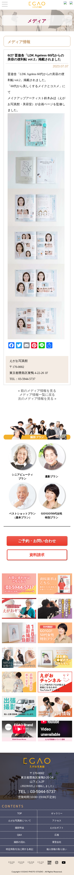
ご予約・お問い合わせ (37, 541)
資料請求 (37, 555)
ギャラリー (56, 813)
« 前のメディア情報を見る (37, 391)
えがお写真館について (19, 820)
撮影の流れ (19, 842)
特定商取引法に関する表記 (19, 849)
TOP (19, 813)
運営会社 (56, 842)
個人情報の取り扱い (56, 849)
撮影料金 (19, 827)
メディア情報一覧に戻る (37, 394)
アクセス (56, 820)
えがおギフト (57, 827)
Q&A (19, 835)
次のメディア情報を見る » (37, 398)
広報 (56, 835)
